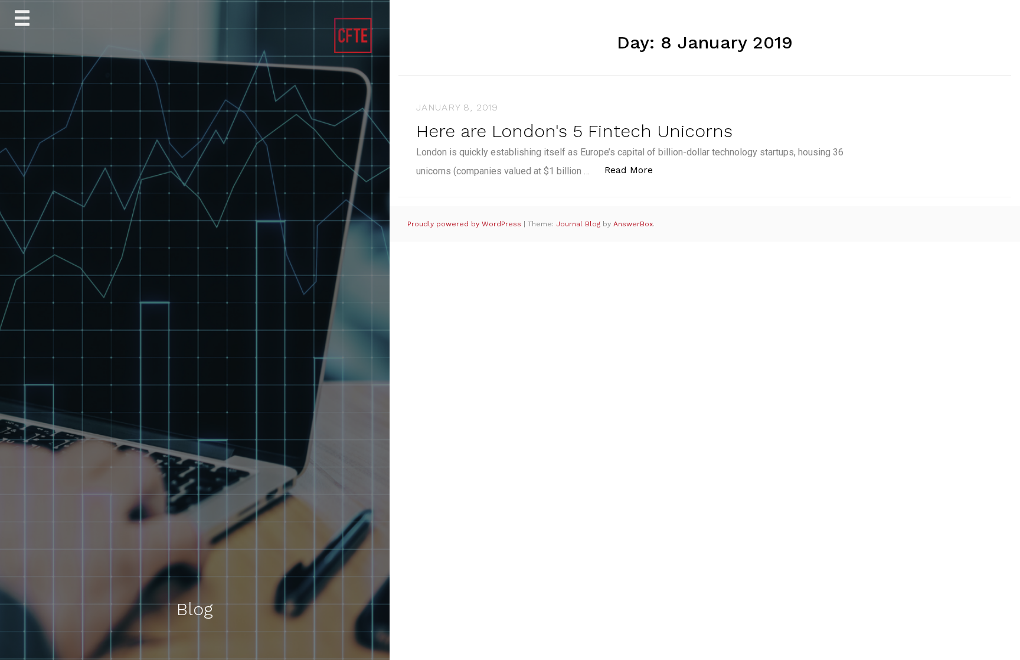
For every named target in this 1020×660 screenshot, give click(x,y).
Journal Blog (579, 224)
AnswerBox (633, 224)
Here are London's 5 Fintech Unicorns (574, 131)
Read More (634, 169)
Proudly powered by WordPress (465, 224)
